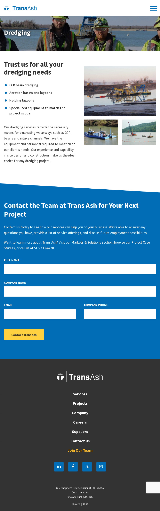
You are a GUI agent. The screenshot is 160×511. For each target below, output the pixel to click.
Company (80, 412)
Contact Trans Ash (24, 335)
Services (80, 393)
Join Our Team (80, 450)
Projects (80, 403)
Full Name (11, 260)
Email (8, 305)
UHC (85, 504)
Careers (80, 422)
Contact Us (80, 440)
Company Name (15, 282)
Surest (76, 504)
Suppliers (80, 431)
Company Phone (96, 305)
